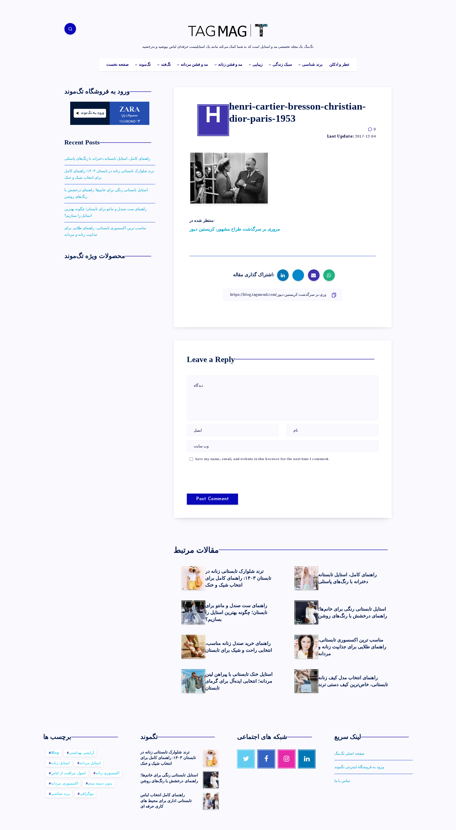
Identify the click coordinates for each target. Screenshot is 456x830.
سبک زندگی (282, 64)
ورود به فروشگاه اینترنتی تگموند (359, 767)
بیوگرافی (87, 794)
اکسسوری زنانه (108, 773)
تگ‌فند (166, 64)
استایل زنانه (60, 763)
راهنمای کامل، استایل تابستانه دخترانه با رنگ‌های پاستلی (347, 578)
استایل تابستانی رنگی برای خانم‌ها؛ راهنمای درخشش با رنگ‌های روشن (352, 612)
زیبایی (258, 64)
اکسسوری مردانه (64, 784)
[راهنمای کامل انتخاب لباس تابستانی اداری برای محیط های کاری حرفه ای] (211, 801)
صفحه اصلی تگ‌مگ (349, 753)
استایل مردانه (90, 763)
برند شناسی (312, 64)
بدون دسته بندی (100, 784)
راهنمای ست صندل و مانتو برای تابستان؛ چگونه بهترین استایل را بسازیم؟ (236, 612)
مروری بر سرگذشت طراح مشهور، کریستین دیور (234, 229)
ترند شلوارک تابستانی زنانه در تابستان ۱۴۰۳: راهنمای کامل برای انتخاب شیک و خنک (238, 578)
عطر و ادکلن (339, 64)
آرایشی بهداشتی (81, 753)
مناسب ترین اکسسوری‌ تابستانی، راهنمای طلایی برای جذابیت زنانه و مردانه (352, 646)
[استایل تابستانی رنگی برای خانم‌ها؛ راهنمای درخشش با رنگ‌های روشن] (211, 779)
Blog (55, 753)
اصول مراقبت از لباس (68, 773)
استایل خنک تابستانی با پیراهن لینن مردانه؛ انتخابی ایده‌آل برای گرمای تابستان (239, 681)
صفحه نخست (117, 64)
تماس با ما (342, 781)
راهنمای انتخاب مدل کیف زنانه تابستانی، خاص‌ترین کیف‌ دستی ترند (353, 681)
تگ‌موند (145, 64)
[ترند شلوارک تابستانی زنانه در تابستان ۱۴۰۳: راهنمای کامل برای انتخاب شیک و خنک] (211, 758)
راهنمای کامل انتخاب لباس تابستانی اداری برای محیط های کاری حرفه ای (166, 801)
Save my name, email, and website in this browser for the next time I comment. (262, 459)
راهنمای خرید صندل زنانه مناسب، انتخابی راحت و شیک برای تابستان (238, 647)
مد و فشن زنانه (230, 64)
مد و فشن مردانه (194, 64)
